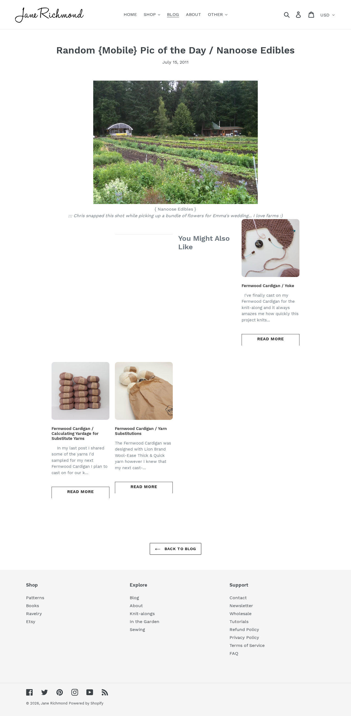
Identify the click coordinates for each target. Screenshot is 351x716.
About (136, 605)
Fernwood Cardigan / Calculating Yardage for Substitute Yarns (75, 433)
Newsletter (241, 605)
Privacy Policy (244, 637)
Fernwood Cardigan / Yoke (268, 285)
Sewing (137, 629)
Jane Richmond (54, 703)
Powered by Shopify (86, 703)
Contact (238, 597)
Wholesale (240, 613)
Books (32, 605)
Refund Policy (244, 629)
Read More (270, 338)
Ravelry (34, 613)
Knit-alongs (142, 613)
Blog (134, 597)
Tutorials (239, 621)
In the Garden (144, 621)
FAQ (234, 653)
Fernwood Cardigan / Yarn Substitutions (141, 431)
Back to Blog (179, 549)
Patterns (35, 597)
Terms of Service (247, 645)
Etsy (30, 621)
